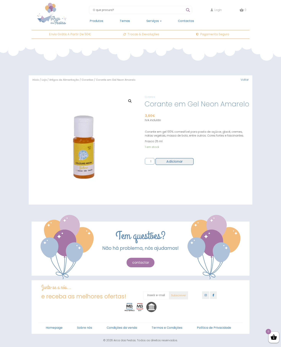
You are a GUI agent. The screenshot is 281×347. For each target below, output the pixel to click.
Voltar (245, 80)
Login (218, 10)
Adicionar (174, 161)
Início (35, 80)
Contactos (186, 21)
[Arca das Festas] (51, 5)
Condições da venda (122, 327)
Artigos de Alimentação (64, 80)
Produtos (96, 21)
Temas (125, 21)
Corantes (87, 80)
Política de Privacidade (214, 327)
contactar (140, 262)
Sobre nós (84, 327)
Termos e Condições (167, 327)
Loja (44, 80)
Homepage (54, 327)
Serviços (153, 21)
